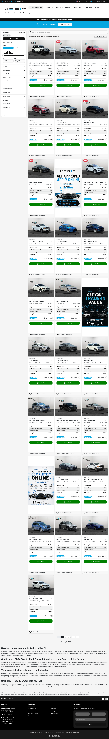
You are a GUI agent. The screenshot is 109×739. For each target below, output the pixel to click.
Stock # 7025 (87, 239)
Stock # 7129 (32, 61)
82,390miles (76, 303)
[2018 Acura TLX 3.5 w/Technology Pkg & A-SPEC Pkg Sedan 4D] (95, 525)
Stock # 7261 (59, 61)
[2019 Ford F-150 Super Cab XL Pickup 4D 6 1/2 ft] (41, 227)
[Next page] (77, 637)
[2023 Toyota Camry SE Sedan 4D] (95, 406)
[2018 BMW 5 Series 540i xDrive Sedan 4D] (68, 466)
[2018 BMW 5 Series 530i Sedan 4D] (68, 287)
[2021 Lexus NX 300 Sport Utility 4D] (41, 346)
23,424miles (103, 363)
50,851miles (49, 184)
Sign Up (90, 724)
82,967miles (76, 124)
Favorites (88, 1)
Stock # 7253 (32, 358)
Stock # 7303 (32, 239)
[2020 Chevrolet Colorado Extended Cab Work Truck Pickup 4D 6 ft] (68, 406)
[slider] (3, 55)
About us (53, 708)
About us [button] (31, 14)
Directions (53, 716)
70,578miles (76, 482)
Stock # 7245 (87, 358)
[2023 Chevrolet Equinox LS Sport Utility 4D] (95, 227)
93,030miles (49, 601)
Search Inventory (37, 7)
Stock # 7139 (32, 596)
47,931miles (49, 422)
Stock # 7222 (32, 418)
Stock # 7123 (32, 180)
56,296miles (103, 482)
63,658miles (49, 65)
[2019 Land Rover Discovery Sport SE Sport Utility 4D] (95, 168)
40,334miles (103, 124)
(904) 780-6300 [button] (8, 723)
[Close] (105, 24)
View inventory (32, 708)
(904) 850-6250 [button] (21, 1)
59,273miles (103, 422)
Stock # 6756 (59, 537)
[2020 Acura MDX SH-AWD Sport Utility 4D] (95, 346)
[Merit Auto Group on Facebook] (102, 699)
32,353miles (76, 363)
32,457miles (49, 303)
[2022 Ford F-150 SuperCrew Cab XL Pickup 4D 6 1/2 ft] (95, 466)
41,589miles (103, 184)
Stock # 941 (32, 120)
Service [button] (96, 7)
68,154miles (49, 541)
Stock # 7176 (59, 477)
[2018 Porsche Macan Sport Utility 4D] (95, 49)
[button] (7, 1)
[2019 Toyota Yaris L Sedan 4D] (68, 227)
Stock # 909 (59, 418)
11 (73, 637)
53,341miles (49, 363)
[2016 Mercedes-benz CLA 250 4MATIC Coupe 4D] (41, 287)
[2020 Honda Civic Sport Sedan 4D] (95, 108)
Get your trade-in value (64, 24)
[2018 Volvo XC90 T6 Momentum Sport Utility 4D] (68, 108)
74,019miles (49, 244)
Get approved (54, 711)
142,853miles (103, 541)
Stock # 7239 (87, 418)
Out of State (88, 7)
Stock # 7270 (87, 61)
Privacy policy (54, 713)
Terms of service (32, 716)
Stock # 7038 (32, 299)
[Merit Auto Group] (15, 10)
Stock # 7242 (59, 299)
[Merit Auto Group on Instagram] (106, 699)
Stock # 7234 (87, 120)
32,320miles (103, 244)
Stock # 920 (32, 537)
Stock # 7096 (59, 120)
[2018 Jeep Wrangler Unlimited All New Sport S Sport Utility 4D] (41, 49)
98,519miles (49, 124)
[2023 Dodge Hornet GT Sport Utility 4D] (68, 346)
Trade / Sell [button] (77, 7)
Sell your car (31, 711)
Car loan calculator (33, 713)
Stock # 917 (86, 537)
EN (79, 1)
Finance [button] (67, 7)
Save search (15, 38)
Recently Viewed (101, 1)
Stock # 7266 (87, 180)
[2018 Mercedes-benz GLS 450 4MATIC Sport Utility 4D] (41, 585)
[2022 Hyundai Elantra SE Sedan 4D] (41, 168)
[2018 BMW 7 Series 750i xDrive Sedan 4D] (68, 49)
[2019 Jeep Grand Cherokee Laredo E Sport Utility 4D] (41, 406)
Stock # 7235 (87, 477)
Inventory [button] (48, 7)
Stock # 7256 (59, 239)
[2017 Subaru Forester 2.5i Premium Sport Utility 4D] (41, 525)
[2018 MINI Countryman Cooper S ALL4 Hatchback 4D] (68, 525)
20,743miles (76, 244)
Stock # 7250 (59, 358)
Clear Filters (22, 32)
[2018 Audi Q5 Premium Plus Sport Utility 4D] (41, 108)
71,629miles (76, 65)
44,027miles (76, 541)
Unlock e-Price (41, 85)
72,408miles (103, 65)
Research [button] (58, 7)
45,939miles (76, 422)
